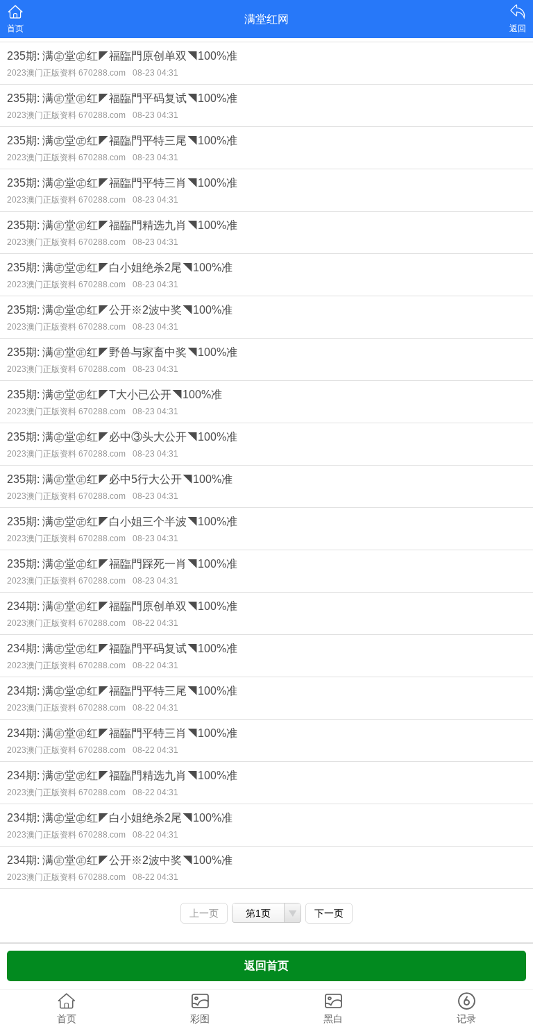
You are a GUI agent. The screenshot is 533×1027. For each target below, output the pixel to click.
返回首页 (266, 965)
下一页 (329, 913)
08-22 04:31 (155, 623)
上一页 (204, 913)
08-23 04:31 (155, 73)
